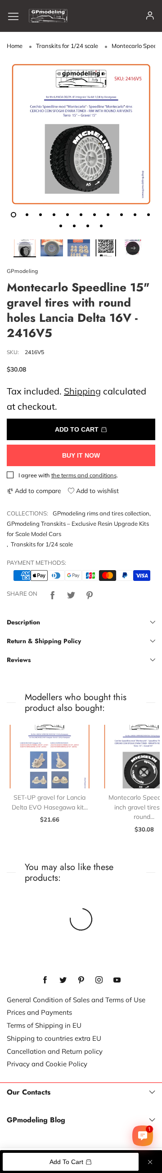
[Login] (150, 16)
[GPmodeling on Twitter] (63, 980)
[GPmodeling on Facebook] (45, 980)
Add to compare (37, 491)
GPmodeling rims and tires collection (101, 513)
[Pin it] (90, 594)
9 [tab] (121, 214)
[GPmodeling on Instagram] (99, 980)
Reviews (19, 659)
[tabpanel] (81, 134)
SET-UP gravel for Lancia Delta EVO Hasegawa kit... (50, 802)
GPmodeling (22, 271)
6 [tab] (81, 214)
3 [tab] (40, 214)
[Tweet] (71, 594)
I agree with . (68, 475)
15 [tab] (101, 225)
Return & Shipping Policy (44, 640)
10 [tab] (135, 214)
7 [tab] (94, 214)
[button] (25, 248)
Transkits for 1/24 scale (42, 544)
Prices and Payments (39, 1012)
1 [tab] (13, 214)
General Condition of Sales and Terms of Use (76, 1000)
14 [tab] (87, 225)
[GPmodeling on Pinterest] (81, 980)
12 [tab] (60, 225)
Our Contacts (28, 1092)
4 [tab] (54, 214)
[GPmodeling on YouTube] (117, 980)
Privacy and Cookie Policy (47, 1064)
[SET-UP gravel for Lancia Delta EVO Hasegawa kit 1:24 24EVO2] (49, 757)
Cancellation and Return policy (55, 1051)
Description (23, 622)
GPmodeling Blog (36, 1120)
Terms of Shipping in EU (44, 1025)
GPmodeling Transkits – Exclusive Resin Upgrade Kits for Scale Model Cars (78, 528)
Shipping (82, 391)
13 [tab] (74, 225)
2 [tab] (27, 214)
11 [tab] (148, 214)
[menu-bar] (17, 15)
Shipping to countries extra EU (54, 1038)
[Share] (53, 594)
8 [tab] (108, 214)
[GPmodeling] (48, 15)
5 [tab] (67, 214)
